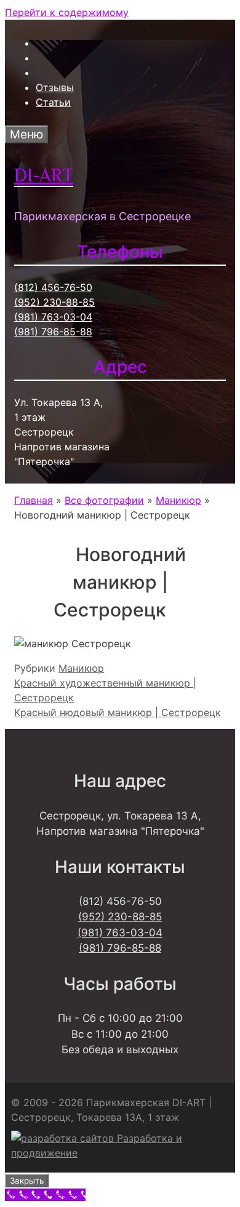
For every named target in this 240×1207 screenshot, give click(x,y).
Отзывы (55, 87)
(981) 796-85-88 (53, 331)
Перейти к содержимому (67, 12)
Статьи (53, 102)
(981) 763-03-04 (53, 317)
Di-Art (43, 175)
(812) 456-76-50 (53, 287)
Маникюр (81, 668)
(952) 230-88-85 (54, 302)
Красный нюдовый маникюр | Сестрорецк (117, 712)
